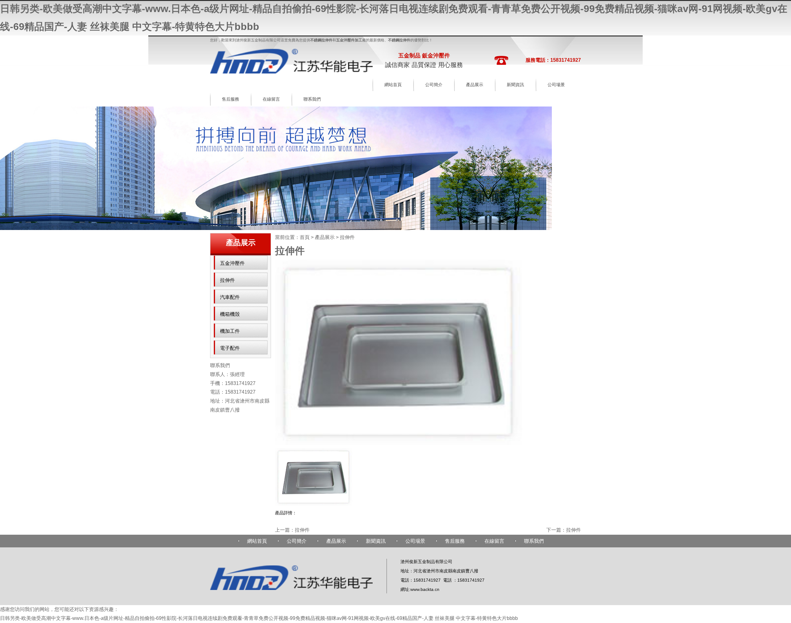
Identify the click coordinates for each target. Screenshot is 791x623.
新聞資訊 (515, 84)
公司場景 (556, 84)
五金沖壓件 (232, 263)
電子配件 (230, 348)
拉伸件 (227, 280)
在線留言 (271, 99)
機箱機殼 (230, 314)
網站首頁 (393, 84)
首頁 (305, 237)
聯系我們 (312, 99)
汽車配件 (230, 297)
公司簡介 (433, 84)
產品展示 (474, 84)
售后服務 (230, 99)
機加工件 (230, 331)
